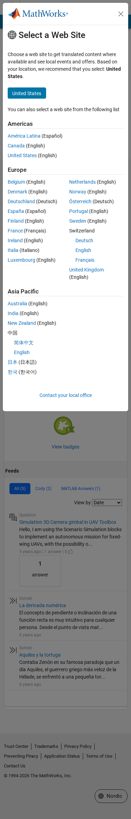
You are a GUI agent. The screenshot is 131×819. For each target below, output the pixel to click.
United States (22, 155)
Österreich (80, 201)
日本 (12, 362)
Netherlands (82, 182)
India (13, 313)
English (83, 250)
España (16, 211)
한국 (12, 372)
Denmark (17, 191)
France (15, 231)
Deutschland (21, 201)
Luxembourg (21, 260)
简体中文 (24, 342)
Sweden (77, 221)
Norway (77, 191)
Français (84, 260)
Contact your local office (65, 395)
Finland (16, 221)
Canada (16, 145)
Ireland (15, 240)
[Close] (121, 14)
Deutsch (84, 240)
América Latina (24, 136)
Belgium (16, 182)
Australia (17, 303)
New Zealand (22, 323)
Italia (13, 250)
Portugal (78, 211)
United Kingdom (86, 270)
